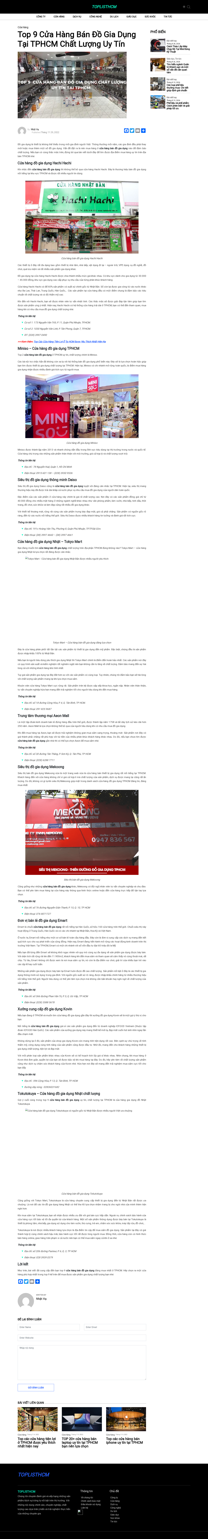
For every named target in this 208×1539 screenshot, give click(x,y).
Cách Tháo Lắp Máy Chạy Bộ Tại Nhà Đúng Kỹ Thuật (178, 49)
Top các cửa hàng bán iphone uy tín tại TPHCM (124, 1440)
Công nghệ (95, 16)
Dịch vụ (77, 16)
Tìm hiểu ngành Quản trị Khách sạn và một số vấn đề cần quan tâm (178, 68)
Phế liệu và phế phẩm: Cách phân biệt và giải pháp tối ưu (178, 106)
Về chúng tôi (87, 1497)
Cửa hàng (59, 16)
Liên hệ (84, 1507)
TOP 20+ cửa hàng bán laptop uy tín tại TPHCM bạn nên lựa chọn (80, 1442)
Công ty (40, 16)
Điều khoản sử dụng (91, 1504)
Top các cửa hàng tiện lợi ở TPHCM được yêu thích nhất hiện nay (37, 1442)
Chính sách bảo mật (90, 1501)
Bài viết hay (172, 41)
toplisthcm (104, 7)
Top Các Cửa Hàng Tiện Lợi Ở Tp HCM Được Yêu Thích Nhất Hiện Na (70, 341)
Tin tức (168, 16)
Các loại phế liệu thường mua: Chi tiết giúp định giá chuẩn (177, 88)
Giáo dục (131, 16)
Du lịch (114, 16)
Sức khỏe (150, 16)
